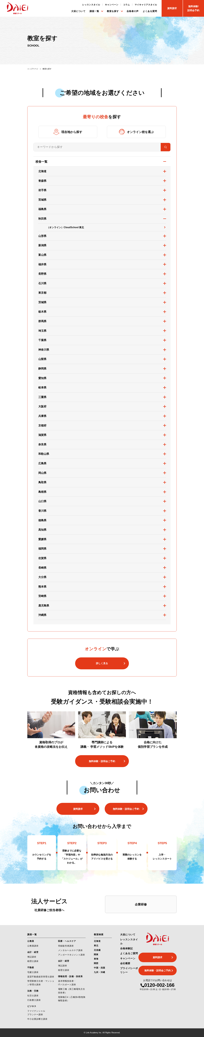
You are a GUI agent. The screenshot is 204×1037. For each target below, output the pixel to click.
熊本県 (42, 586)
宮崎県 (42, 596)
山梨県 (42, 359)
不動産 (30, 967)
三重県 (42, 397)
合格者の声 (133, 11)
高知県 (42, 529)
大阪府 (42, 406)
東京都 (42, 292)
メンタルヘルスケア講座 (70, 950)
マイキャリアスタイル (146, 4)
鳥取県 (42, 482)
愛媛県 (42, 539)
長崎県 (42, 567)
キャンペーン (111, 4)
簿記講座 (31, 957)
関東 (96, 954)
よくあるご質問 (129, 953)
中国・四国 (99, 968)
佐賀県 (42, 558)
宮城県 (42, 199)
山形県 (42, 235)
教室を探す (113, 11)
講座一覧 (94, 11)
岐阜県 (42, 387)
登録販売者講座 (66, 946)
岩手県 (42, 190)
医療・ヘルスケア (67, 941)
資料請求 (78, 809)
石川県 (42, 283)
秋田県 (42, 218)
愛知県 (42, 378)
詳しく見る (102, 663)
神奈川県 (43, 349)
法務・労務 (33, 991)
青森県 (42, 180)
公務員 (30, 941)
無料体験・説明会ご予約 (102, 761)
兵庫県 (42, 415)
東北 (96, 945)
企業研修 (141, 904)
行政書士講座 (34, 1000)
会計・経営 (33, 952)
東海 (96, 959)
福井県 (42, 264)
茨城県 (42, 302)
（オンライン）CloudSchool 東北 (65, 227)
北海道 (42, 171)
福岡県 (42, 548)
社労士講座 (33, 995)
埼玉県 (42, 330)
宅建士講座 (33, 972)
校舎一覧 (41, 161)
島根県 (42, 491)
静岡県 (42, 368)
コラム (126, 4)
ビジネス (31, 1006)
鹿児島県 (43, 605)
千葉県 (42, 340)
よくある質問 (150, 11)
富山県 (42, 254)
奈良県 (42, 444)
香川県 (42, 510)
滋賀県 (42, 434)
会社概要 (125, 963)
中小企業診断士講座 (37, 1019)
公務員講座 (33, 946)
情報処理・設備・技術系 (70, 976)
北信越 (97, 950)
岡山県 (42, 472)
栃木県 (42, 311)
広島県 (42, 463)
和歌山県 (43, 453)
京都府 (42, 425)
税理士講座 (33, 961)
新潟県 (42, 245)
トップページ (32, 69)
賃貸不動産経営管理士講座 (40, 976)
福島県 (42, 209)
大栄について (78, 11)
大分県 (42, 577)
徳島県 (42, 520)
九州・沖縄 (99, 972)
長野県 (42, 273)
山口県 (42, 501)
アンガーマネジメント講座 (71, 955)
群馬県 (42, 321)
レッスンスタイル (91, 4)
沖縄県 (42, 614)
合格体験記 (126, 948)
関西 (96, 963)
